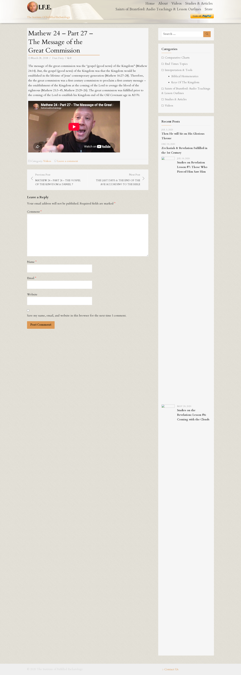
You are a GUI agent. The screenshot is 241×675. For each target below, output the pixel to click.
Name (32, 262)
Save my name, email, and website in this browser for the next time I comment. (76, 316)
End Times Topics (176, 64)
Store (209, 9)
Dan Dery (58, 58)
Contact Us (171, 669)
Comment (34, 212)
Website (32, 294)
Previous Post (58, 179)
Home (150, 3)
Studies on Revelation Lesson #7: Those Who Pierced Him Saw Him (192, 167)
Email (31, 278)
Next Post (118, 179)
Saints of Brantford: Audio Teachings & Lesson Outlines (158, 9)
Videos (176, 3)
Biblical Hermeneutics (184, 76)
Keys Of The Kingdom (185, 82)
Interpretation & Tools (178, 70)
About (163, 3)
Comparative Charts (177, 58)
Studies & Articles (199, 3)
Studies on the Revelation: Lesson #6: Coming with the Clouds (193, 414)
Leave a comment (67, 161)
